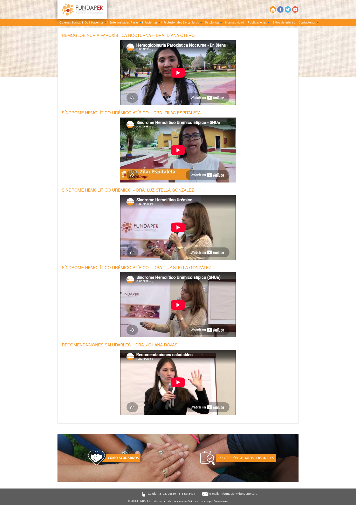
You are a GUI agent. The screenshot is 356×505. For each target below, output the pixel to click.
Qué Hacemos (94, 22)
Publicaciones (257, 22)
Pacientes (151, 22)
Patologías (212, 22)
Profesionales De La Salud (181, 22)
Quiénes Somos (70, 22)
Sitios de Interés (284, 22)
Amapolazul (220, 501)
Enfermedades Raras (124, 22)
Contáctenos (307, 22)
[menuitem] (70, 22)
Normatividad (234, 22)
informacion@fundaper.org (238, 494)
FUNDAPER (143, 501)
